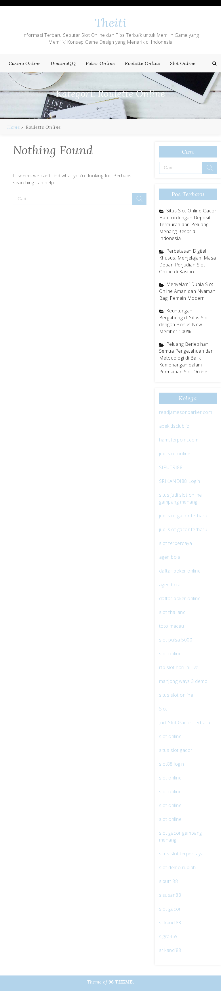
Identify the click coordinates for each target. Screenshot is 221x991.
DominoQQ (63, 63)
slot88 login (171, 764)
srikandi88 (170, 922)
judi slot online (174, 453)
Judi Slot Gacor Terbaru (184, 722)
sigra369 (168, 936)
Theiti (111, 23)
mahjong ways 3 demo (183, 681)
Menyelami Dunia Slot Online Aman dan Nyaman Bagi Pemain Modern (187, 291)
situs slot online (176, 695)
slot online (170, 653)
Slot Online (183, 63)
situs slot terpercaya (181, 853)
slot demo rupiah (177, 867)
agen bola (170, 557)
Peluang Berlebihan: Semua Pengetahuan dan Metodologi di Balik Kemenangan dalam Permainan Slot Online (186, 358)
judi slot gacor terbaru (183, 515)
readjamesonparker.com (185, 412)
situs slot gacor (176, 750)
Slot (163, 709)
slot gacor (170, 909)
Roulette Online (142, 63)
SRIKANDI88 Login (179, 481)
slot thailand (172, 612)
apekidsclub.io (174, 426)
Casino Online (25, 63)
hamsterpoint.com (179, 440)
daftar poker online (180, 571)
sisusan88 (170, 895)
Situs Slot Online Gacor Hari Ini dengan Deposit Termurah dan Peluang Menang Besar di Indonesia (188, 224)
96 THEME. (121, 982)
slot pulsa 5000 (176, 640)
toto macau (171, 626)
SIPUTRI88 (171, 467)
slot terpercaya (175, 543)
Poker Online (100, 63)
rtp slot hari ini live (179, 667)
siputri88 (168, 881)
